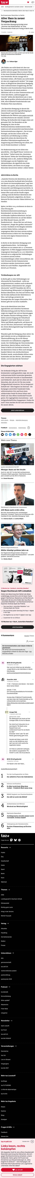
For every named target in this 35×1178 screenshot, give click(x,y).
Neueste (26, 636)
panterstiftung (5, 975)
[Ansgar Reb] (7, 712)
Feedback (4, 1132)
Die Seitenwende (6, 937)
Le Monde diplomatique (8, 1089)
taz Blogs (4, 1081)
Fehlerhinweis (22, 428)
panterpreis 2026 (6, 979)
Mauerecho (4, 1004)
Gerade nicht (25, 1141)
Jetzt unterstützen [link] (17, 410)
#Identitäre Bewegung (22, 420)
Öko (2, 857)
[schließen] (32, 1141)
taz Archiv (4, 1094)
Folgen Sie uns (5, 840)
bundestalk (4, 992)
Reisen (3, 1107)
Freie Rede (4, 1009)
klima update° (5, 1000)
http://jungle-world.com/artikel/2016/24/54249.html (19, 672)
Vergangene (5, 1064)
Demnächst (4, 1051)
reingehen (4, 1013)
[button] (32, 2)
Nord (2, 878)
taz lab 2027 (5, 1068)
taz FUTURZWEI (6, 1085)
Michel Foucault (6, 916)
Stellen (3, 941)
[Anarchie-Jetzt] (3, 679)
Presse (3, 945)
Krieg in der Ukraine (7, 911)
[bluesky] (15, 841)
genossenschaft (6, 962)
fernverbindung (6, 996)
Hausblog (4, 933)
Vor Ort (3, 1055)
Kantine (3, 1111)
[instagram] (19, 841)
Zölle (2, 895)
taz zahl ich (4, 966)
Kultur (3, 865)
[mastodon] (11, 841)
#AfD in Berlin (4, 420)
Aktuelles (4, 928)
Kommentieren (13, 428)
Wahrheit (4, 882)
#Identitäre (4, 422)
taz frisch (4, 1030)
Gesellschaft (5, 861)
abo (2, 958)
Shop (2, 1115)
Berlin (3, 873)
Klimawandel (5, 903)
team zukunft (5, 1026)
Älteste (32, 636)
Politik (3, 852)
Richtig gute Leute (7, 907)
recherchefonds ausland (8, 971)
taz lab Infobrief (6, 1038)
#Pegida (12, 420)
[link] (3, 7)
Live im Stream (5, 1059)
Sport (3, 869)
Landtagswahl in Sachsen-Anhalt (11, 899)
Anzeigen (4, 1119)
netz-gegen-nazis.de (26, 115)
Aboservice (4, 1136)
